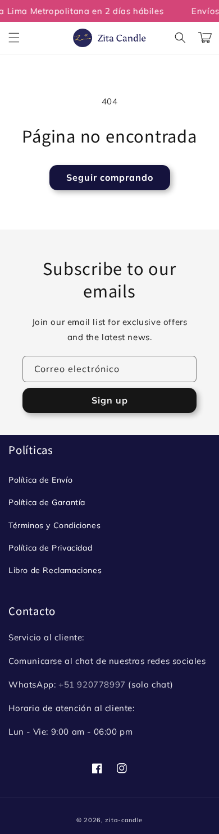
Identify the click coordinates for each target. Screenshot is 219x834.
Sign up (110, 400)
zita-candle (124, 820)
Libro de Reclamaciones (55, 570)
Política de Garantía (46, 502)
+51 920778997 (92, 684)
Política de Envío (40, 480)
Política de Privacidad (50, 548)
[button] (14, 37)
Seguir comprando (109, 177)
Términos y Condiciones (54, 525)
